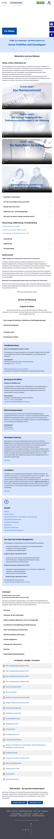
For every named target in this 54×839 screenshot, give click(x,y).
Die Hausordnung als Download (12, 226)
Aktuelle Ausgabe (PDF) (19, 802)
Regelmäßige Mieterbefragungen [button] (14, 654)
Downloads (14, 811)
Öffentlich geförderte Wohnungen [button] (14, 634)
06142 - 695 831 (10, 399)
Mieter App (40, 2)
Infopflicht (35, 813)
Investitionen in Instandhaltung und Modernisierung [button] (20, 625)
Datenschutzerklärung (16, 813)
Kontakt (8, 811)
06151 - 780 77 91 (16, 363)
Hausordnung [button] (8, 239)
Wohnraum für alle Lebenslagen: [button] (14, 615)
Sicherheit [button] (7, 610)
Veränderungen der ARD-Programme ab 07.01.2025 (16, 233)
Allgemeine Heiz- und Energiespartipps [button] (16, 211)
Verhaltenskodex (27, 813)
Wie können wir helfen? (16, 2)
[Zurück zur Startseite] (49, 3)
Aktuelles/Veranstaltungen (25, 811)
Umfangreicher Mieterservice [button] (13, 644)
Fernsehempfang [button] (9, 248)
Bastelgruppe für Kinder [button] (11, 337)
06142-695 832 (10, 429)
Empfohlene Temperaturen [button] (12, 197)
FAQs (35, 811)
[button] (4, 3)
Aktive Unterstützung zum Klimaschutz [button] (16, 630)
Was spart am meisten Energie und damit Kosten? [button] (19, 216)
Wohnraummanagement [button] (11, 325)
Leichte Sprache (13, 815)
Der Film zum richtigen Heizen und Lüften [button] (16, 202)
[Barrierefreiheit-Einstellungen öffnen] (51, 34)
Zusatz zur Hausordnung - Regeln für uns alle (15, 230)
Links (39, 811)
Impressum (45, 811)
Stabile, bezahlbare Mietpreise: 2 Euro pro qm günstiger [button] (21, 620)
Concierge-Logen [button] (9, 332)
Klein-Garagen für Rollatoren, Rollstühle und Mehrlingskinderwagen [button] (25, 320)
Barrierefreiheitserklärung (38, 815)
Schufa (41, 813)
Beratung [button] (6, 649)
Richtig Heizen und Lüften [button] (12, 207)
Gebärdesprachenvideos (25, 815)
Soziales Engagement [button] (10, 639)
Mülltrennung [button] (8, 244)
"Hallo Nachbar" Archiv (35, 802)
